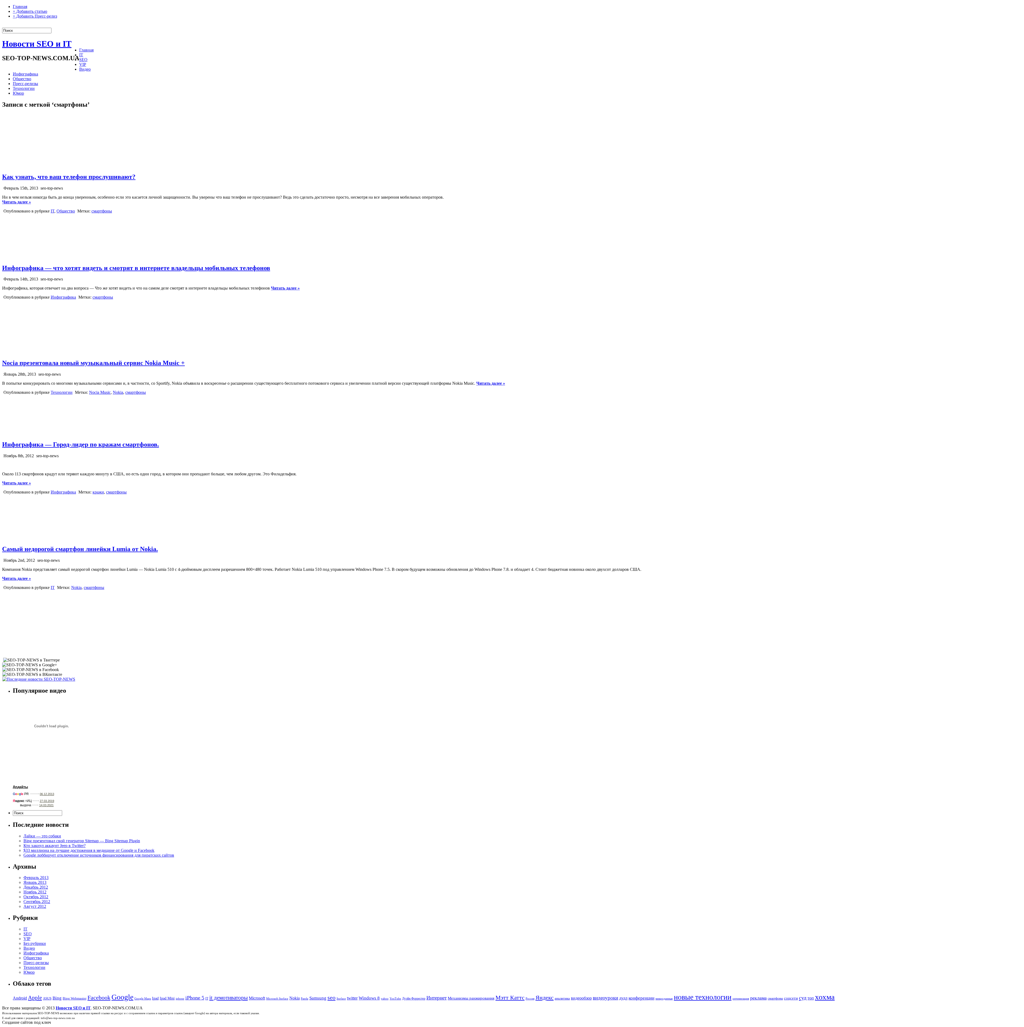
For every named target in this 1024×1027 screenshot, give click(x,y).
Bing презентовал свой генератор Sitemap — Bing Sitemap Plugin (81, 841)
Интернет (436, 998)
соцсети (791, 998)
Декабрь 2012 (35, 887)
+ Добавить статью (30, 11)
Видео (85, 69)
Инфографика (25, 74)
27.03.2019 (47, 801)
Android (20, 998)
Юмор (18, 93)
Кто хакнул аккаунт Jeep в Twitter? (54, 845)
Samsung (317, 998)
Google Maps (142, 998)
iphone (180, 998)
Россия (530, 998)
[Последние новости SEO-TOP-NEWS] (38, 679)
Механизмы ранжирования (471, 998)
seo (331, 997)
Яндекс (544, 997)
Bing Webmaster (74, 998)
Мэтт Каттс (510, 997)
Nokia (118, 392)
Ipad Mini (167, 998)
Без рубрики (34, 943)
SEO (83, 59)
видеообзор (581, 998)
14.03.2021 (46, 805)
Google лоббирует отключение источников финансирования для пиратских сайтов (98, 855)
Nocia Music (100, 392)
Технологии (24, 88)
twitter (352, 998)
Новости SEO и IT (36, 44)
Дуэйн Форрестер (413, 998)
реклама (758, 998)
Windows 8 (369, 998)
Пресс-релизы (25, 83)
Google (122, 997)
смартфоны (101, 211)
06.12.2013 (47, 794)
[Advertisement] (43, 623)
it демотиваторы (228, 997)
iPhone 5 (194, 998)
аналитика (562, 998)
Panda (304, 998)
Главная (20, 6)
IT (81, 55)
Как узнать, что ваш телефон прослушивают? (68, 176)
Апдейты (20, 787)
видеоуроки (605, 998)
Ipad (155, 998)
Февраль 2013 (36, 877)
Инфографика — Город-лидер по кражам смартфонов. (80, 444)
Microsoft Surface (277, 998)
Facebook (98, 997)
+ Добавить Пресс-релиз (35, 16)
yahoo (385, 998)
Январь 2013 (34, 882)
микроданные (664, 998)
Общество (22, 79)
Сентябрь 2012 (36, 901)
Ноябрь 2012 (34, 892)
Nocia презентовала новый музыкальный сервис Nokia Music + (93, 362)
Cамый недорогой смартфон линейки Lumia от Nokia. (80, 548)
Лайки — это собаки (42, 836)
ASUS (47, 998)
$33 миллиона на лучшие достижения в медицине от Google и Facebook (88, 850)
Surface (341, 998)
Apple (35, 998)
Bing (57, 998)
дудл (623, 998)
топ (810, 998)
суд (802, 998)
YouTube (395, 998)
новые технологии (702, 997)
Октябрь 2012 (35, 896)
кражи (98, 492)
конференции (641, 998)
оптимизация (741, 998)
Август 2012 (34, 906)
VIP (82, 64)
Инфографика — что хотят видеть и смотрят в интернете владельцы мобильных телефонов (136, 267)
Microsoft (257, 998)
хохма (825, 997)
